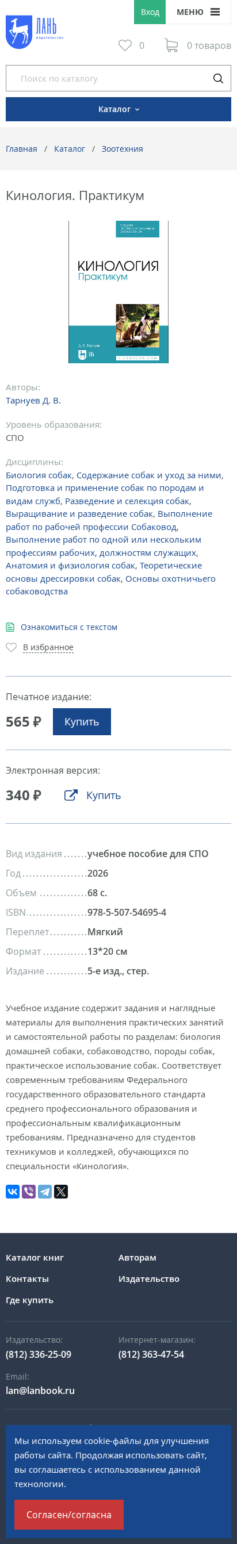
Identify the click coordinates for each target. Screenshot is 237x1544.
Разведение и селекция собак (127, 500)
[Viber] (29, 1192)
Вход (150, 11)
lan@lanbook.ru (40, 1390)
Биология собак (39, 475)
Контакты (27, 1278)
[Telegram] (45, 1192)
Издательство (148, 1278)
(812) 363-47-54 (151, 1354)
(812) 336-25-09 (38, 1354)
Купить (82, 721)
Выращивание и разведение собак (79, 513)
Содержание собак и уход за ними (149, 475)
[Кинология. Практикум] (118, 292)
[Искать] (218, 78)
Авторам (137, 1257)
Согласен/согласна (69, 1514)
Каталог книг (35, 1257)
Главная (21, 148)
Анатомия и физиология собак (70, 565)
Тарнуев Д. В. (33, 400)
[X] (61, 1192)
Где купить (29, 1299)
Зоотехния (122, 148)
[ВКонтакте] (13, 1192)
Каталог (69, 148)
